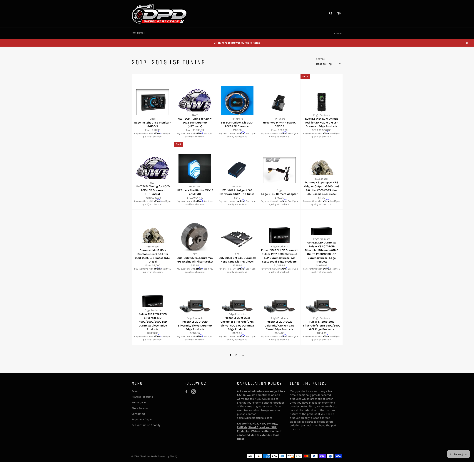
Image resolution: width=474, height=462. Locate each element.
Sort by (320, 59)
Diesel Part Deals (148, 456)
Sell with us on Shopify (145, 425)
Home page (138, 402)
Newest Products (142, 396)
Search (135, 391)
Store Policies (139, 408)
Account (338, 33)
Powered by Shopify (168, 456)
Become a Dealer (142, 419)
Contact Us (138, 413)
